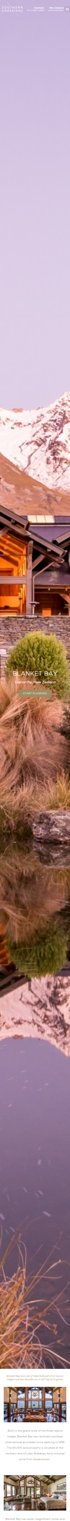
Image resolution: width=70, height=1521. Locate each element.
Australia (39, 7)
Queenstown (41, 1459)
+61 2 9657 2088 (35, 10)
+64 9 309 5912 (56, 10)
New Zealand (56, 7)
